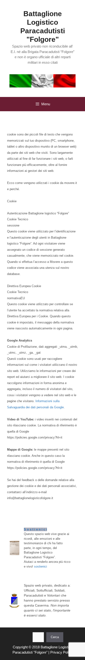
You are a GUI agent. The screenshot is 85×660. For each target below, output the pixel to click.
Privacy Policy (61, 652)
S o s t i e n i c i (35, 529)
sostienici (40, 566)
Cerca (55, 637)
